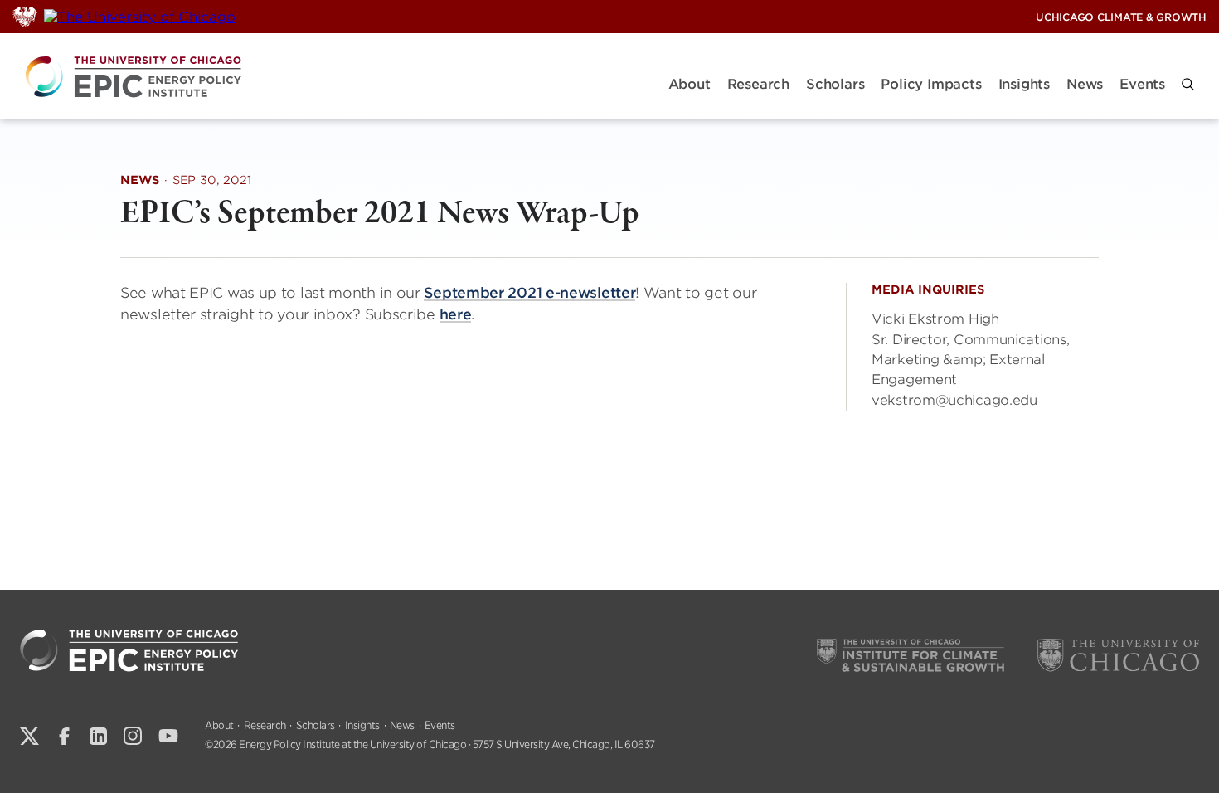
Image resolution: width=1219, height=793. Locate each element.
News (1084, 84)
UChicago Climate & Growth (1121, 17)
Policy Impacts (931, 84)
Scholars (835, 84)
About (689, 84)
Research (758, 84)
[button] (1188, 84)
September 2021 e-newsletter (529, 293)
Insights (1024, 84)
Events (1142, 84)
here (456, 314)
